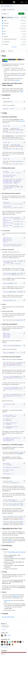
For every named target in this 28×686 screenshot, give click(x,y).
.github (5, 20)
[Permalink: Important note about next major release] (1, 84)
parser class (22, 121)
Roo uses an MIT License (8, 616)
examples (6, 25)
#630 (21, 91)
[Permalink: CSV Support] (1, 478)
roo (8, 6)
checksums (6, 23)
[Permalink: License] (1, 613)
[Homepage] (14, 2)
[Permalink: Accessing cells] (1, 230)
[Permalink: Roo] (1, 56)
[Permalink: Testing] (1, 572)
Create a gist (7, 600)
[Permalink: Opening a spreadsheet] (1, 117)
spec (5, 31)
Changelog (10, 540)
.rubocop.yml (6, 41)
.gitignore (6, 36)
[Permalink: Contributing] (1, 545)
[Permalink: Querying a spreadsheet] (1, 249)
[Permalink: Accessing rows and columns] (1, 193)
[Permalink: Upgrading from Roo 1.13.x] (1, 528)
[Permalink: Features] (1, 549)
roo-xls (20, 75)
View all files (14, 47)
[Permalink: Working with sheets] (1, 168)
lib (4, 28)
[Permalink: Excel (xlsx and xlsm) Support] (1, 357)
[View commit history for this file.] (25, 17)
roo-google (16, 80)
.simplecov (6, 44)
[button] (24, 101)
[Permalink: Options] (1, 304)
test (4, 33)
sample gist (16, 596)
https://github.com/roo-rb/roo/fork (17, 552)
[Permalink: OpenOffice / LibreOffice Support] (1, 445)
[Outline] (26, 51)
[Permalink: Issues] (1, 592)
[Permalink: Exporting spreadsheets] (1, 324)
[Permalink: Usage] (1, 113)
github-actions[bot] (8, 17)
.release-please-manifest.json (10, 39)
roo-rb (4, 6)
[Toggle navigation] (2, 2)
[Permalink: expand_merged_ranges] (1, 311)
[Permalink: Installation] (1, 95)
